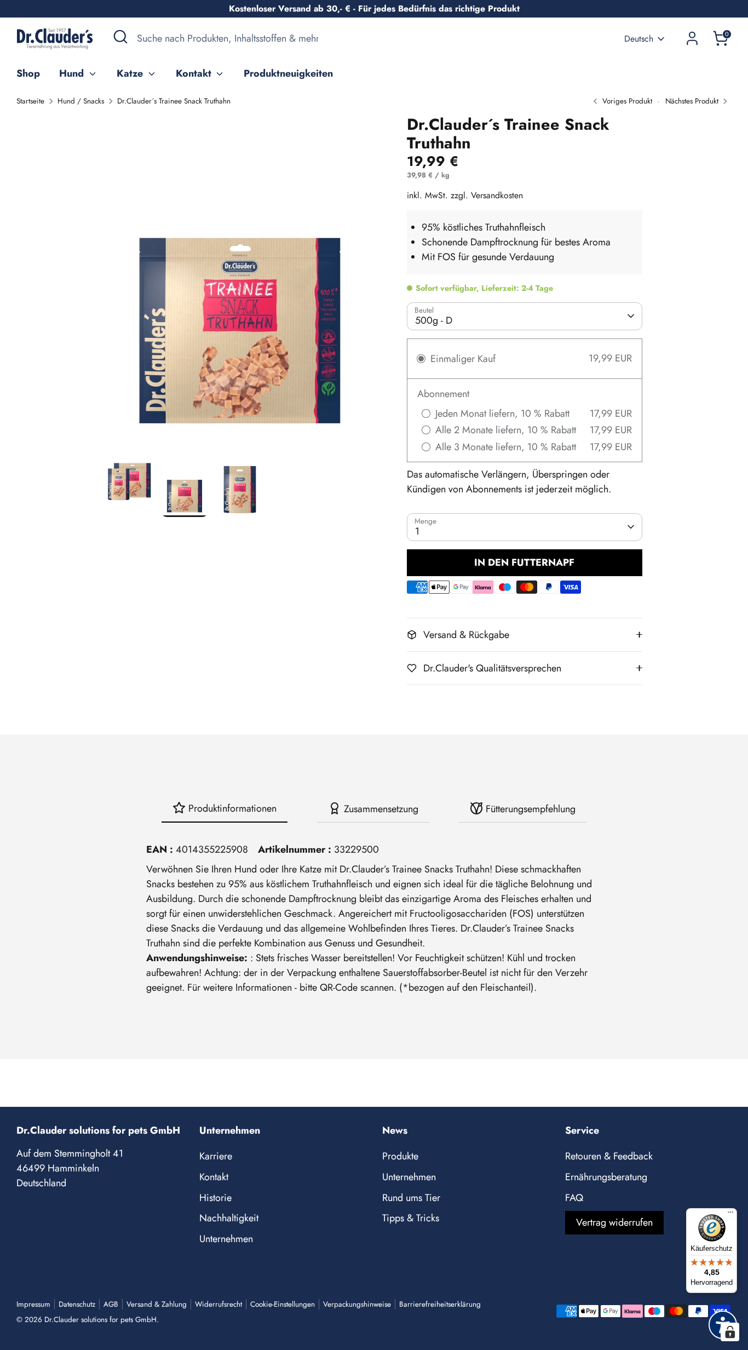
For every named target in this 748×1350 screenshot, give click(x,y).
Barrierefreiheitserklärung (440, 1304)
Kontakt (195, 73)
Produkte (400, 1156)
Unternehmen (226, 1239)
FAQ (574, 1198)
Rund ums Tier (411, 1198)
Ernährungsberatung (606, 1177)
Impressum (33, 1304)
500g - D (433, 320)
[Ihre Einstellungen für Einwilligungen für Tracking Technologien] (730, 1332)
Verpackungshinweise (357, 1304)
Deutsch (638, 39)
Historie (215, 1198)
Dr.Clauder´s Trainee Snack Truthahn (174, 101)
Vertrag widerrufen (614, 1222)
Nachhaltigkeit (228, 1218)
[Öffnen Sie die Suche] (120, 37)
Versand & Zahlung (156, 1304)
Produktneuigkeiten (288, 73)
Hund (73, 73)
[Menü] (730, 1214)
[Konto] (692, 38)
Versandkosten (497, 195)
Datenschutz (77, 1304)
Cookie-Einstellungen (282, 1304)
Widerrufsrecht (218, 1304)
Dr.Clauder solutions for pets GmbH (100, 1319)
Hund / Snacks (80, 101)
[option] (240, 286)
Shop (28, 73)
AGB (110, 1304)
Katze (131, 73)
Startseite (30, 101)
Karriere (215, 1156)
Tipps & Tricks (410, 1218)
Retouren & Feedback (609, 1156)
